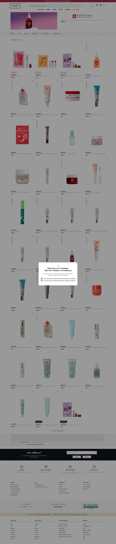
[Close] (76, 263)
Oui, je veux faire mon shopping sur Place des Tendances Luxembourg (59, 278)
